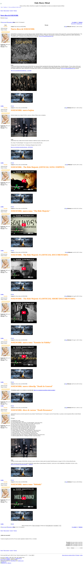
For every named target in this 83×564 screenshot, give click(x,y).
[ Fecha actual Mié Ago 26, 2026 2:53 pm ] (14, 7)
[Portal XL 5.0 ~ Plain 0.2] (5, 562)
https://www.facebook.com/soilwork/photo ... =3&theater (22, 464)
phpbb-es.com (20, 560)
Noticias (15, 10)
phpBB (6, 557)
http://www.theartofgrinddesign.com (46, 36)
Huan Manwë (13, 560)
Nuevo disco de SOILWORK (9, 15)
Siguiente (80, 22)
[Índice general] (1, 3)
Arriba (2, 106)
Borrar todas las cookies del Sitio (68, 555)
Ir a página (74, 22)
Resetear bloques (14, 559)
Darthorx (8, 558)
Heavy (6, 17)
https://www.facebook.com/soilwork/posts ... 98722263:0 (22, 147)
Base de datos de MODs (5, 559)
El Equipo (77, 555)
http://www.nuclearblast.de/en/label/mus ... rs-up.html (21, 70)
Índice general (6, 10)
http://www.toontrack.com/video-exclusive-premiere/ (44, 390)
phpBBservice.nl (18, 558)
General (11, 10)
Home (2, 7)
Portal (2, 10)
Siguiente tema (79, 23)
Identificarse (5, 7)
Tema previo (73, 23)
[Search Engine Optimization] (3, 561)
